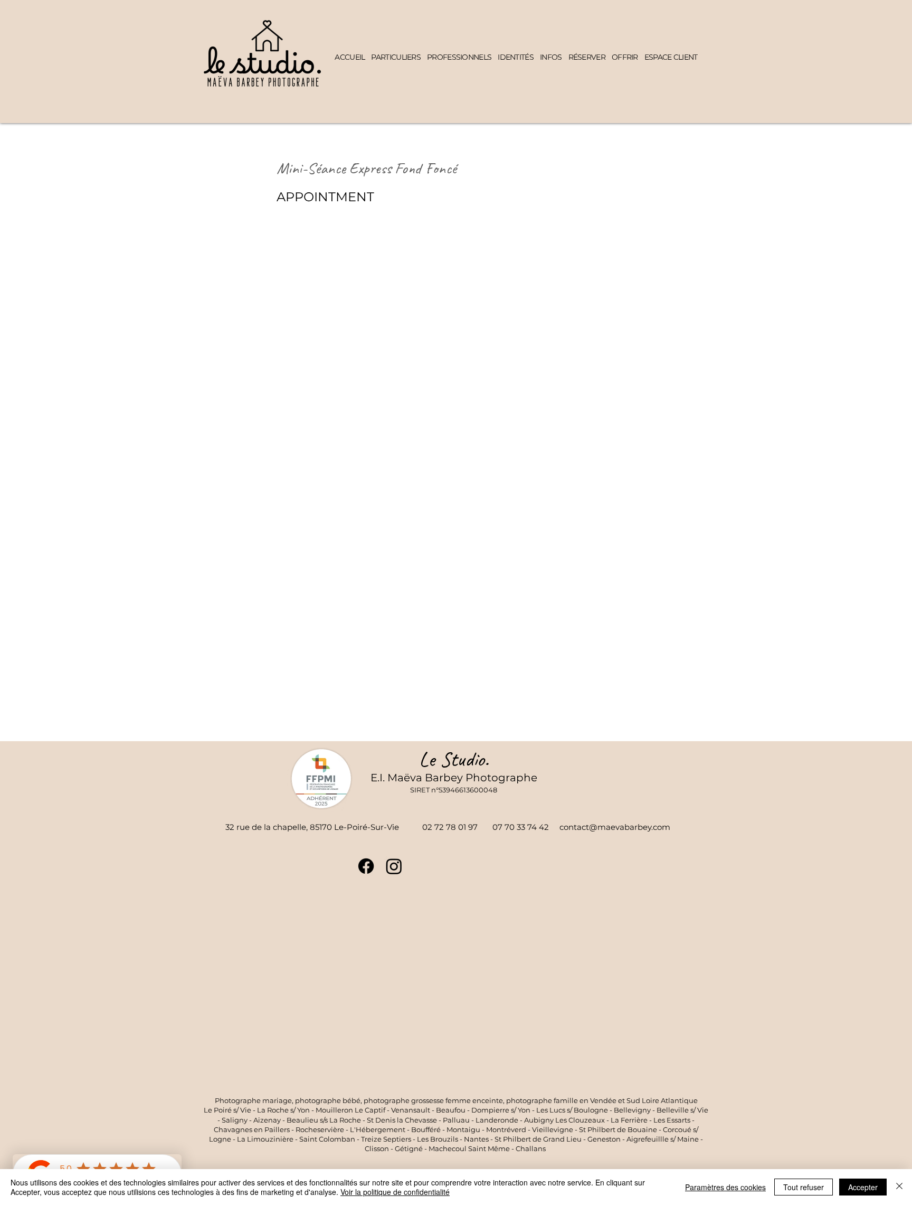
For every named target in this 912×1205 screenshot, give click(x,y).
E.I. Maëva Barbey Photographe (453, 777)
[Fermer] (899, 1187)
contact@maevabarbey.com (614, 827)
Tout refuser (803, 1187)
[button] (396, 57)
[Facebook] (366, 866)
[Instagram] (394, 866)
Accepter (863, 1187)
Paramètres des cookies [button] (725, 1187)
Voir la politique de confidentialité (395, 1192)
